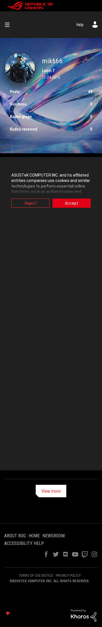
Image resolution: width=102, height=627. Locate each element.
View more (51, 491)
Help (80, 24)
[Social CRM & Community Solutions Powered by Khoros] (83, 615)
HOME (34, 535)
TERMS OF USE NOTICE (36, 575)
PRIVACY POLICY (68, 575)
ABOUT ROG (15, 535)
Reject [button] (31, 203)
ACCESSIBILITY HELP (24, 543)
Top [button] (8, 613)
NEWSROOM (53, 535)
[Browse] (9, 25)
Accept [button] (71, 203)
